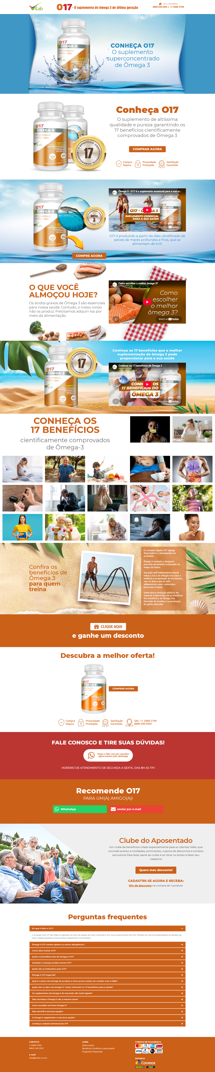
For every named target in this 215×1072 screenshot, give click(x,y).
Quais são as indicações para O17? (49, 969)
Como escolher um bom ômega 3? (49, 1005)
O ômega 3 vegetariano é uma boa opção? (53, 1017)
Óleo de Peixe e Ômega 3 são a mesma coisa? (55, 999)
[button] (108, 755)
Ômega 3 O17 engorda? (44, 975)
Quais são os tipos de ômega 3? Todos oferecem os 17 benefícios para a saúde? (72, 987)
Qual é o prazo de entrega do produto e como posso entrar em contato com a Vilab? (75, 981)
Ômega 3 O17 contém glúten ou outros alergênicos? (58, 944)
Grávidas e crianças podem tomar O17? (52, 963)
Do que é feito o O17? (43, 928)
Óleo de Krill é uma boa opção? (47, 1011)
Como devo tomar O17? (44, 950)
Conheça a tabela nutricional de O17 (50, 1023)
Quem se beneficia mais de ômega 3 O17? (53, 957)
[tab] (107, 928)
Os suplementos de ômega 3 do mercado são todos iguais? (62, 993)
